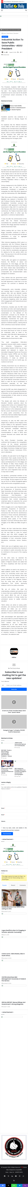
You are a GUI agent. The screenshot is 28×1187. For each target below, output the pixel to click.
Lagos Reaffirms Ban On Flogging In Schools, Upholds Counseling (14, 931)
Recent (13, 885)
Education (16, 33)
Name (3, 808)
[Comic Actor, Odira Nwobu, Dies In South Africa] (14, 944)
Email (3, 814)
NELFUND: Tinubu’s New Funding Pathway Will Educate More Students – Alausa (6, 753)
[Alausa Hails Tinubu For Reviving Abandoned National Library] (7, 763)
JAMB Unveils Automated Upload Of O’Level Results (20, 744)
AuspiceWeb (19, 1169)
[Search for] (26, 10)
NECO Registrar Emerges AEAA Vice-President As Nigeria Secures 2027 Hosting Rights (20, 771)
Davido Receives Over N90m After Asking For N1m (13, 908)
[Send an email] (6, 52)
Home (4, 33)
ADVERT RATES (19, 1172)
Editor (5, 52)
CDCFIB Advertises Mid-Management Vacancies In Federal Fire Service (14, 979)
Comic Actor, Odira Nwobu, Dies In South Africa (13, 954)
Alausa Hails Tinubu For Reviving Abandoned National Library (7, 771)
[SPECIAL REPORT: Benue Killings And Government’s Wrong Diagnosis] (14, 993)
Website (3, 821)
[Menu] (2, 10)
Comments (23, 885)
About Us (11, 1172)
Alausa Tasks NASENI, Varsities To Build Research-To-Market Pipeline (18, 107)
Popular (4, 885)
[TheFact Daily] (14, 6)
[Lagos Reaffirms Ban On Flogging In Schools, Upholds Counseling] (14, 921)
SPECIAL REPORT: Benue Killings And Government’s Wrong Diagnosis (13, 1003)
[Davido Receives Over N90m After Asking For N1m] (14, 897)
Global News (10, 33)
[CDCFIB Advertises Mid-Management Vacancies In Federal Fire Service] (14, 968)
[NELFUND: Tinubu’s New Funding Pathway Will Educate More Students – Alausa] (7, 745)
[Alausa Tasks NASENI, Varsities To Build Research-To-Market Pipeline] (5, 108)
